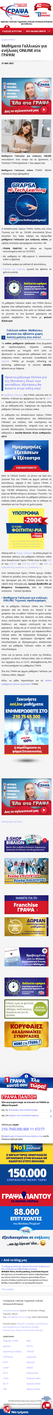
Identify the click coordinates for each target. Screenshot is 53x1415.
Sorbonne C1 (21, 567)
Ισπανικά (30, 1362)
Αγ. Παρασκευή (24, 1327)
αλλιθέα (35, 1327)
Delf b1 (13, 563)
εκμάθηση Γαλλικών (13, 394)
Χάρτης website (33, 1389)
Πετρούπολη (28, 1330)
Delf (50, 560)
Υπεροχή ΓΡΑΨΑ (10, 1340)
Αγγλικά (6, 1346)
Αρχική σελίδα (7, 39)
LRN (5, 1389)
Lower (6, 1367)
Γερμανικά (31, 1356)
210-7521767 (23, 1317)
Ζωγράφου (30, 1323)
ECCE (5, 1372)
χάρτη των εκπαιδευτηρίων (24, 1115)
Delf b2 (25, 563)
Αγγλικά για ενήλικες (12, 1351)
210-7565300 (11, 1129)
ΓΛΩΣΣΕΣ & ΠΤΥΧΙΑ (11, 31)
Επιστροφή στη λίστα (11, 821)
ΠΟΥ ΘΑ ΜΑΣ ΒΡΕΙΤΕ (36, 31)
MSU (28, 1340)
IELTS (5, 1383)
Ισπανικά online (33, 1378)
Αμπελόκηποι (42, 1323)
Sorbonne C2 (35, 567)
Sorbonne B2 (7, 567)
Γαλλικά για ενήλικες (14, 269)
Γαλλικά (30, 1351)
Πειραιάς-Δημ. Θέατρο (12, 1330)
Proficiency (8, 1356)
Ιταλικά (29, 1367)
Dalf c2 (47, 563)
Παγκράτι (21, 1323)
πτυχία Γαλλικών (24, 553)
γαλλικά (5, 361)
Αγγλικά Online (33, 1383)
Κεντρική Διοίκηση (11, 1310)
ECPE (5, 1362)
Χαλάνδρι (39, 1330)
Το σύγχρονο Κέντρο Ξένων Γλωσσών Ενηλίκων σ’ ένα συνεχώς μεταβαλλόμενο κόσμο (25, 1267)
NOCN (29, 1346)
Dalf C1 (35, 563)
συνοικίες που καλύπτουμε (23, 1109)
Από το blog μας (15, 1260)
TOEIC (6, 1378)
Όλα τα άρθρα (7, 1289)
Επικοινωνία (32, 1372)
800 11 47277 (33, 1129)
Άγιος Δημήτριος (10, 1327)
